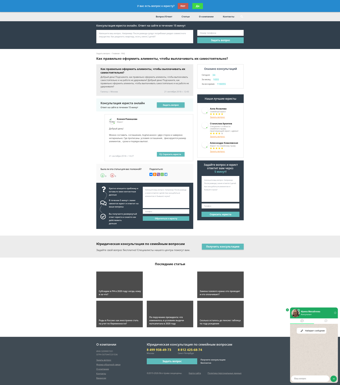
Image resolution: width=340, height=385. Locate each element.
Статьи (186, 16)
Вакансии (101, 378)
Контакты (228, 16)
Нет (182, 6)
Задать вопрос (220, 40)
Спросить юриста (172, 154)
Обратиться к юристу (166, 218)
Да (197, 6)
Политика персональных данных (224, 373)
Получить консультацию (222, 246)
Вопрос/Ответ (164, 16)
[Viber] (158, 174)
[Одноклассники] (154, 174)
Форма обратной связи (108, 364)
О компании (206, 16)
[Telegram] (165, 174)
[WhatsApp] (162, 174)
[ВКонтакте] (151, 174)
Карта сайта (195, 373)
